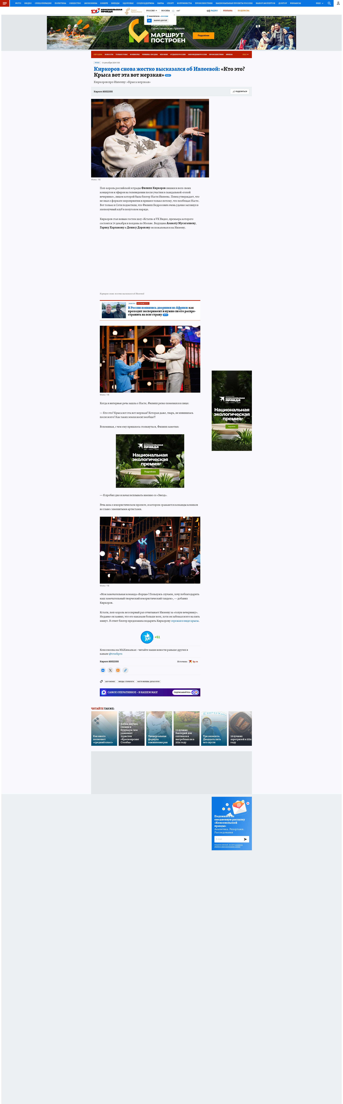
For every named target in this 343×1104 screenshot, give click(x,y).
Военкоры (135, 54)
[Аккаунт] (338, 3)
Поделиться (241, 91)
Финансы (295, 3)
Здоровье (128, 3)
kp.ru (195, 661)
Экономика (90, 3)
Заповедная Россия (197, 54)
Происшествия (203, 3)
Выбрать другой (160, 20)
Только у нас (122, 54)
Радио (214, 10)
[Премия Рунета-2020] (132, 10)
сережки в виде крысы (185, 621)
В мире (104, 3)
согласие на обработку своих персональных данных (228, 846)
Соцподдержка (145, 3)
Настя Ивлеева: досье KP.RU (148, 681)
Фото (18, 3)
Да (149, 20)
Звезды (115, 3)
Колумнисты (184, 3)
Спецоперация (43, 3)
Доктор (282, 3)
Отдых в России (178, 54)
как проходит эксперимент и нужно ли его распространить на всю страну (162, 311)
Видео (28, 3)
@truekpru (115, 654)
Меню (4, 3)
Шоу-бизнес (110, 681)
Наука (160, 3)
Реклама (227, 10)
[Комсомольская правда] (106, 10)
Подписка (243, 10)
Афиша (229, 54)
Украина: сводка (150, 54)
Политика (60, 3)
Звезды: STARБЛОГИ (126, 681)
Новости (109, 54)
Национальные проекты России (234, 3)
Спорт (170, 3)
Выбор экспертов (265, 3)
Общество (75, 3)
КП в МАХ (164, 54)
